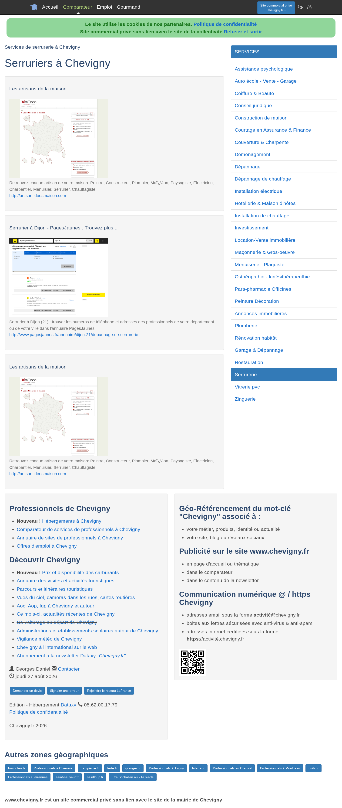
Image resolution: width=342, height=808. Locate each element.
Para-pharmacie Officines (263, 289)
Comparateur (77, 7)
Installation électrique (258, 191)
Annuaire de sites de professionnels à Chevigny (70, 537)
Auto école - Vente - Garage (266, 81)
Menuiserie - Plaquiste (260, 264)
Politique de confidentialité (225, 24)
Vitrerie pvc (247, 386)
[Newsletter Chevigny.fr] (300, 7)
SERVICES (247, 51)
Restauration (249, 362)
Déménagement (252, 154)
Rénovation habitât (256, 338)
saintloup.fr (95, 777)
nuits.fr (313, 768)
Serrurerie (246, 374)
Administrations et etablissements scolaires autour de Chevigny (87, 630)
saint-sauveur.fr (67, 777)
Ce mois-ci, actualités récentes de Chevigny (66, 614)
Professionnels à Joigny (166, 768)
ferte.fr (112, 768)
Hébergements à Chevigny (71, 521)
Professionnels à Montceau (280, 768)
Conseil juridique (253, 105)
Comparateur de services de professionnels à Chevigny (78, 529)
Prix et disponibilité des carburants (80, 572)
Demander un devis (27, 690)
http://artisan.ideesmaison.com (37, 195)
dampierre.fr (90, 768)
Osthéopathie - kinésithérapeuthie (272, 276)
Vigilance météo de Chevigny (49, 638)
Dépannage (248, 166)
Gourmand (128, 7)
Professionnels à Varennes (27, 777)
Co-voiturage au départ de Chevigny (57, 622)
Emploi (104, 7)
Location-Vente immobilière (265, 240)
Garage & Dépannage (259, 350)
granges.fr (133, 768)
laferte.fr (198, 768)
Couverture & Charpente (262, 142)
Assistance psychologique (264, 69)
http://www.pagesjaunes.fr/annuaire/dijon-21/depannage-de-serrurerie (73, 334)
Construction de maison (261, 117)
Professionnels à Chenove (53, 768)
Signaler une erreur (64, 690)
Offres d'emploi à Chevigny (47, 546)
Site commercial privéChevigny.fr (276, 7)
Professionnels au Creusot (232, 768)
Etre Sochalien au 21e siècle (133, 777)
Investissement (251, 227)
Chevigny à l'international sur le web (57, 647)
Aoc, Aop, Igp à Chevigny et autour (55, 605)
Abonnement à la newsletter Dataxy (71, 655)
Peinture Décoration (257, 301)
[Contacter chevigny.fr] (309, 7)
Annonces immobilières (261, 313)
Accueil (50, 7)
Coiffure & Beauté (254, 93)
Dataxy (68, 704)
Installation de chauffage (262, 215)
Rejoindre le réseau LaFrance (109, 690)
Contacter (69, 669)
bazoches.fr (16, 768)
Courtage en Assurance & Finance (273, 130)
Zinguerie (245, 399)
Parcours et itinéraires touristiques (55, 589)
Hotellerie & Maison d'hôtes (265, 203)
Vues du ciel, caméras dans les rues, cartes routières (76, 597)
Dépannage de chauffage (263, 178)
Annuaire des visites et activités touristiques (65, 580)
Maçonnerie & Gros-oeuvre (265, 252)
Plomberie (246, 325)
